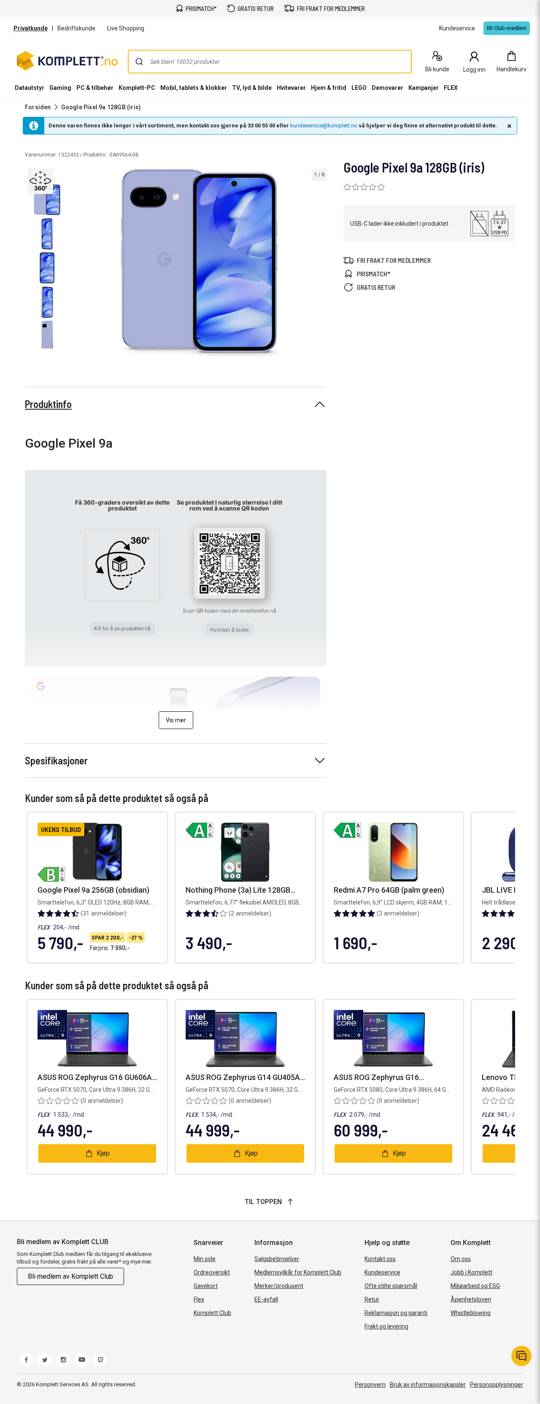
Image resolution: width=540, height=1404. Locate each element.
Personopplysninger (496, 1384)
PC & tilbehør (94, 87)
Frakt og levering (386, 1326)
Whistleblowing (471, 1313)
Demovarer (387, 87)
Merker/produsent (278, 1285)
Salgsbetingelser (276, 1259)
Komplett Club (212, 1313)
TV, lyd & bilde (252, 87)
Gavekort (206, 1285)
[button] (41, 180)
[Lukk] (508, 125)
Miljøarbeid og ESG (475, 1285)
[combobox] (270, 61)
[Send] (139, 61)
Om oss (461, 1259)
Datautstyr (29, 87)
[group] (199, 262)
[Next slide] (319, 264)
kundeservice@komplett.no (323, 125)
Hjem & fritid (328, 87)
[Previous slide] (79, 264)
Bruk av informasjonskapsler (428, 1384)
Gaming (60, 87)
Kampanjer (423, 87)
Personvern (370, 1384)
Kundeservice (382, 1272)
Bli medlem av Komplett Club (70, 1276)
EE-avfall (266, 1299)
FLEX (451, 87)
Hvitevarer (291, 87)
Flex (199, 1299)
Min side (205, 1259)
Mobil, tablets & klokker (193, 87)
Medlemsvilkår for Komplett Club (297, 1272)
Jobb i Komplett (471, 1272)
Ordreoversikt (212, 1272)
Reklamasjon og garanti (395, 1313)
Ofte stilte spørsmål (390, 1285)
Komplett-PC (137, 87)
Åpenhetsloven (471, 1299)
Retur (371, 1299)
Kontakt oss (380, 1259)
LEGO (359, 87)
